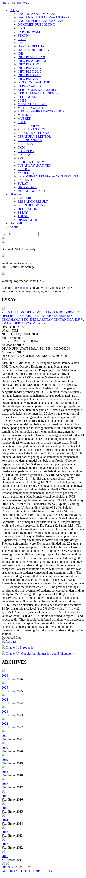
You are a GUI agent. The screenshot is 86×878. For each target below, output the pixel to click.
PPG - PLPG (26, 151)
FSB (20, 42)
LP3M (22, 100)
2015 (5, 808)
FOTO (22, 39)
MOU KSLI (25, 115)
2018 (5, 771)
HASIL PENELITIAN (32, 46)
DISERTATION (28, 219)
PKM (21, 147)
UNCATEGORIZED (31, 190)
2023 (5, 711)
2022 (5, 723)
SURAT (23, 183)
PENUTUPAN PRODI (33, 129)
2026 (5, 675)
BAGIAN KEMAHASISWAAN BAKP (44, 17)
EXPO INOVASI (29, 32)
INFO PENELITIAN (31, 57)
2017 (5, 783)
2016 (5, 796)
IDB (20, 53)
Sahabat (23, 287)
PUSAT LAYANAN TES (34, 165)
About (14, 227)
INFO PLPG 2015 (29, 71)
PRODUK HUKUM (31, 162)
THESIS (23, 216)
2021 (5, 735)
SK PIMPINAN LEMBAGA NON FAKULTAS (49, 176)
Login (57, 291)
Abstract (10, 641)
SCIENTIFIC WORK (32, 205)
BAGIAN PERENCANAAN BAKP (41, 21)
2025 (5, 687)
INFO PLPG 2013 (29, 64)
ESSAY (23, 212)
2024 (5, 699)
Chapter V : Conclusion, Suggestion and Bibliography (40, 653)
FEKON (23, 35)
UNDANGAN (27, 187)
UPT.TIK (8, 867)
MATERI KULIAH (30, 107)
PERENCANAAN (30, 140)
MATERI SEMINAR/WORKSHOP (41, 111)
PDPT (22, 122)
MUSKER (24, 118)
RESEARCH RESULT (33, 201)
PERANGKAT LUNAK (34, 133)
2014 (5, 820)
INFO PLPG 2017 (29, 78)
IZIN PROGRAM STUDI (34, 82)
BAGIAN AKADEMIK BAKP (38, 13)
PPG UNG (25, 154)
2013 (5, 832)
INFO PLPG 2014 (29, 68)
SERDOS (24, 169)
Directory (16, 194)
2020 (5, 747)
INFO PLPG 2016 (29, 75)
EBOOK (23, 28)
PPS (20, 158)
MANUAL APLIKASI (32, 104)
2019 (5, 759)
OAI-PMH (16, 223)
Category (15, 10)
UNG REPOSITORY (16, 3)
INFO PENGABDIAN (32, 60)
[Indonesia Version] (3, 238)
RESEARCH (26, 198)
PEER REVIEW (28, 125)
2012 (5, 844)
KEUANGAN (27, 97)
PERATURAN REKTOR (34, 136)
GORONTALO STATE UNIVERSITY (27, 871)
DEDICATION (27, 209)
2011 (5, 856)
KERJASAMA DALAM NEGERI (40, 89)
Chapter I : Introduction (20, 647)
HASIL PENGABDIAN (33, 50)
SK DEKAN (26, 172)
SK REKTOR (27, 180)
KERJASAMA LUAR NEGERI (39, 93)
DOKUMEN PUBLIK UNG (36, 24)
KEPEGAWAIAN (29, 86)
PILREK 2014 (27, 143)
